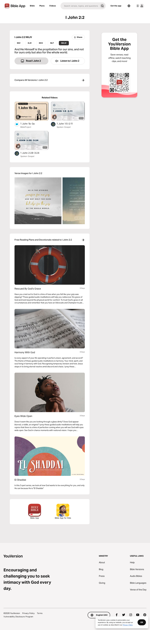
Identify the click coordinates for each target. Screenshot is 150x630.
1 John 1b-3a (30, 123)
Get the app (115, 6)
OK (141, 622)
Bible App (34, 518)
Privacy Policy (28, 613)
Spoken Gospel (64, 127)
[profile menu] (139, 6)
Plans (42, 6)
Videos (52, 6)
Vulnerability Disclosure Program (18, 616)
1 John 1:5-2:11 (68, 123)
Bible (32, 6)
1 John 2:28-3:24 (32, 152)
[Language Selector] (129, 6)
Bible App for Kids (63, 518)
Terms (39, 613)
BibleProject (25, 127)
